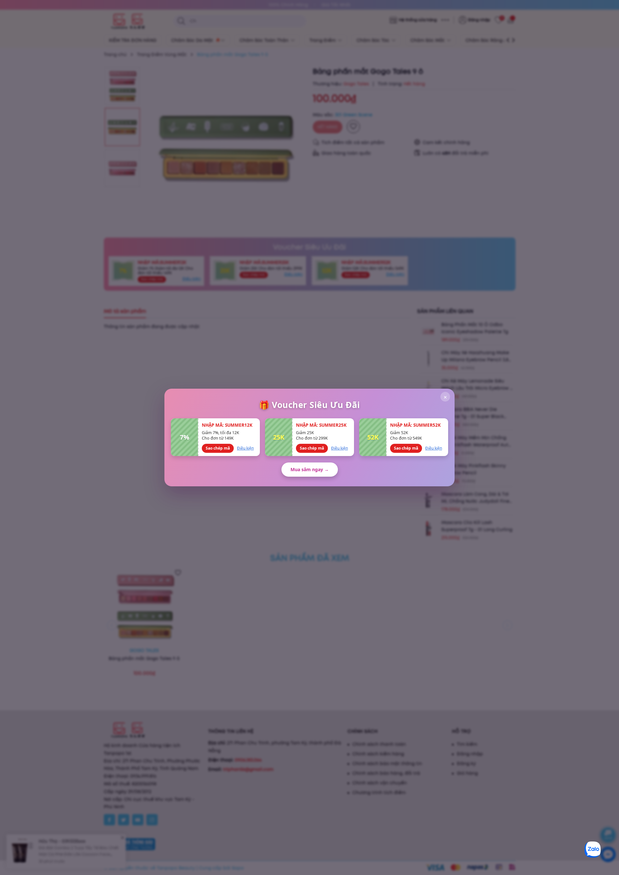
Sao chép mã (218, 448)
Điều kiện (245, 448)
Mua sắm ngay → (309, 469)
